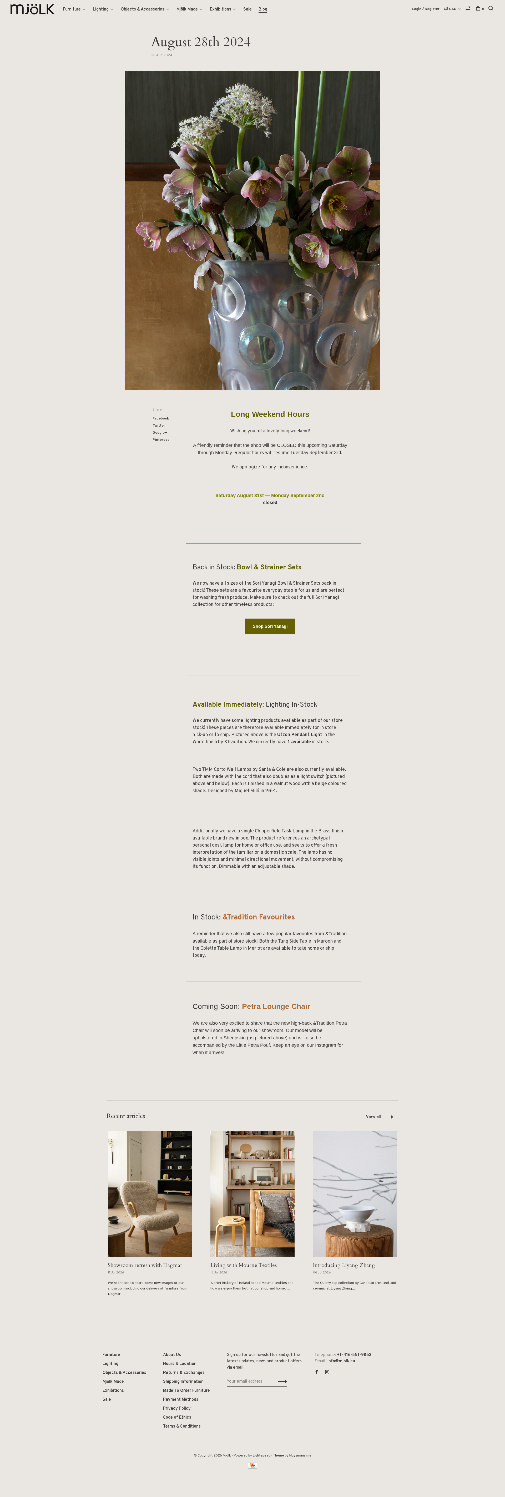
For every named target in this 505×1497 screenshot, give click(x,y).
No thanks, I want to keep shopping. (252, 799)
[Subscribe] (286, 766)
